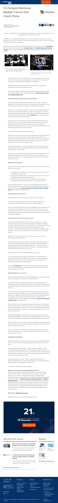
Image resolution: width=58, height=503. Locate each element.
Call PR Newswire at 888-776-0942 (9, 485)
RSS (37, 499)
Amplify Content (20, 491)
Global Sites (33, 489)
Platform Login (46, 484)
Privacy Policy (14, 499)
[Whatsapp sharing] (48, 25)
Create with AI (20, 486)
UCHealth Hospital (30, 379)
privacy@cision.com (49, 493)
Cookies (6, 501)
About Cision (33, 484)
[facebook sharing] (40, 25)
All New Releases (47, 483)
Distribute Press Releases (20, 488)
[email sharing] (53, 25)
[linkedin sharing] (45, 25)
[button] (16, 60)
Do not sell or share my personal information (48, 488)
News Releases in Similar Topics (46, 461)
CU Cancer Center (28, 48)
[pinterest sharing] (50, 25)
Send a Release (46, 2)
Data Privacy (46, 486)
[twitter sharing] (42, 25)
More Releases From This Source (11, 467)
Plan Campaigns (20, 484)
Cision (47, 501)
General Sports (42, 458)
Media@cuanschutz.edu (22, 393)
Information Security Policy (24, 499)
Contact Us (6, 491)
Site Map (33, 499)
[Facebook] (6, 493)
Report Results (20, 490)
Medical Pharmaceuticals (51, 449)
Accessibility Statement (35, 487)
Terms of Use (6, 499)
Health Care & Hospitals (42, 449)
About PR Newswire (34, 483)
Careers (32, 486)
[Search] (56, 2)
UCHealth (32, 115)
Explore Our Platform (21, 483)
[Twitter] (8, 493)
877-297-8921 (48, 496)
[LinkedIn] (4, 493)
